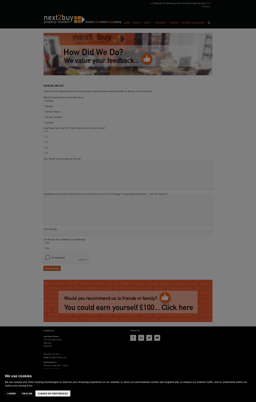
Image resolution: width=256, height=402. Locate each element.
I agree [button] (11, 393)
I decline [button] (27, 393)
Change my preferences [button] (53, 393)
